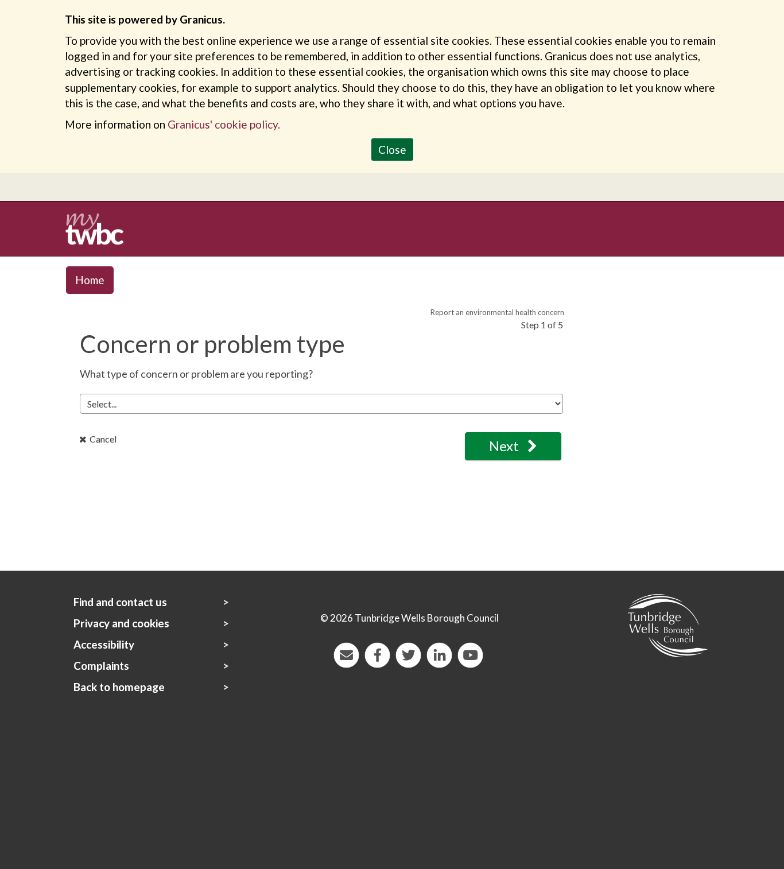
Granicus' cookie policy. (224, 124)
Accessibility (103, 644)
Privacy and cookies (121, 623)
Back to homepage (119, 686)
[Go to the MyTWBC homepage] (99, 227)
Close (392, 149)
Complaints (101, 665)
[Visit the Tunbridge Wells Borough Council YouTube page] (469, 653)
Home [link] (89, 279)
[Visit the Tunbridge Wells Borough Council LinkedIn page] (438, 653)
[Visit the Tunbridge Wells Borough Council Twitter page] (407, 653)
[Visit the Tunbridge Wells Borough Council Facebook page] (376, 653)
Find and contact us (120, 601)
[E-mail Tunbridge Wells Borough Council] (345, 653)
